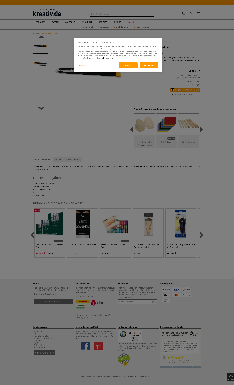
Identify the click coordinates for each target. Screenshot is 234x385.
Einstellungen (83, 65)
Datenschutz (108, 58)
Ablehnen (128, 65)
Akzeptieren (148, 65)
